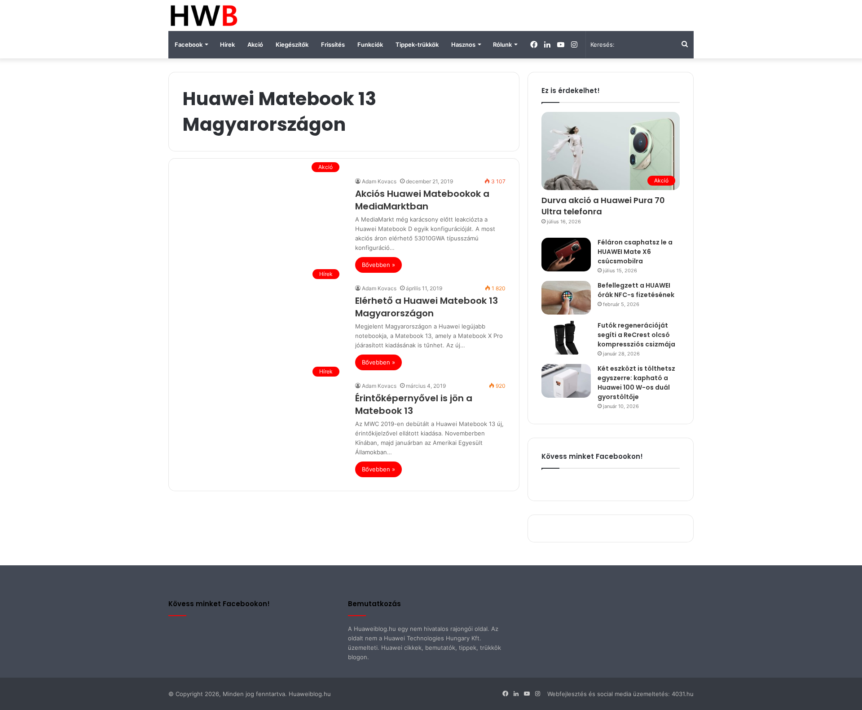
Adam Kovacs (379, 181)
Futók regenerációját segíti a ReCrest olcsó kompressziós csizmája (636, 335)
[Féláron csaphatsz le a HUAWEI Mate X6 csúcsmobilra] (566, 254)
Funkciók (370, 44)
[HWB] (203, 15)
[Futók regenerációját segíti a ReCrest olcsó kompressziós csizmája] (566, 338)
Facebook (188, 44)
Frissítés (333, 44)
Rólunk (502, 44)
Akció (255, 44)
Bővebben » (378, 264)
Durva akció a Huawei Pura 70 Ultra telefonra (603, 206)
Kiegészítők (292, 44)
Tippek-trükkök (417, 44)
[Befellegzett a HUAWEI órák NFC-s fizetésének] (566, 298)
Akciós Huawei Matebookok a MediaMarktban (422, 200)
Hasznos (463, 44)
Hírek (227, 44)
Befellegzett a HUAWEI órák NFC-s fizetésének (636, 290)
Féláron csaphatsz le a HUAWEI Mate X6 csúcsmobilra (635, 252)
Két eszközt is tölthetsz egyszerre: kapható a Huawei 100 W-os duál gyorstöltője (636, 382)
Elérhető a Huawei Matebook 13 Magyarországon (426, 307)
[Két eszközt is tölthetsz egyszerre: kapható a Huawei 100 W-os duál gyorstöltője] (566, 381)
